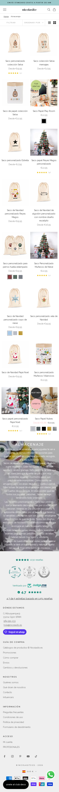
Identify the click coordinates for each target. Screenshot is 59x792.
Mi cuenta (7, 742)
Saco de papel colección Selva (15, 113)
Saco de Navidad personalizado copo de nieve (15, 319)
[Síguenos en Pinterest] (20, 756)
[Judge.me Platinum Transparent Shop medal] (29, 572)
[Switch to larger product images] (49, 22)
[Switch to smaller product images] (54, 22)
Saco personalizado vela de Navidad (43, 318)
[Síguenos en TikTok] (36, 756)
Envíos (6, 662)
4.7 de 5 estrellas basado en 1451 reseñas (29, 598)
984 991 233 (10, 621)
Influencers (8, 697)
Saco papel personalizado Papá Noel (15, 420)
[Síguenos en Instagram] (12, 756)
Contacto (7, 692)
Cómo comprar (10, 658)
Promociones (9, 652)
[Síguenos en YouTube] (28, 756)
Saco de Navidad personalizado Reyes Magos (15, 213)
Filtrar (11, 23)
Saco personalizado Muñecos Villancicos (44, 374)
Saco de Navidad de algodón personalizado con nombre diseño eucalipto (43, 215)
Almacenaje (15, 16)
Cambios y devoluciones (15, 667)
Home (6, 16)
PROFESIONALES (11, 747)
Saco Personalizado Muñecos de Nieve (44, 265)
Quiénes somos (10, 682)
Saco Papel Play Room (44, 111)
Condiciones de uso (13, 717)
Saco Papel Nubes (44, 419)
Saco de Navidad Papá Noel (15, 372)
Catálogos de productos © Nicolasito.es (23, 647)
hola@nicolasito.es (13, 625)
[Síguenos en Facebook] (4, 756)
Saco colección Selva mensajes (43, 63)
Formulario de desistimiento (17, 727)
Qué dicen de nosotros (14, 687)
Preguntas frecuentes (13, 712)
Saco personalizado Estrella (15, 160)
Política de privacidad (13, 722)
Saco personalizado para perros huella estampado (15, 265)
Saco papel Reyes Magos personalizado (43, 162)
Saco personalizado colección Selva (15, 63)
